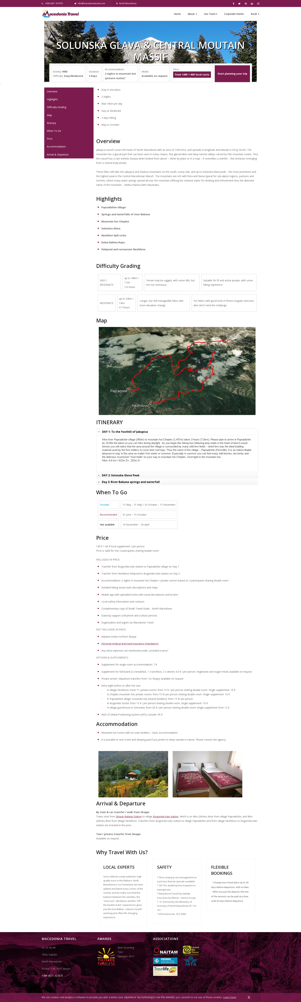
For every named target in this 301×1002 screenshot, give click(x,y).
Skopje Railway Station (129, 816)
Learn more (229, 997)
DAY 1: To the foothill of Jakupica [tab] (125, 432)
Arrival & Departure (58, 154)
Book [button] (254, 14)
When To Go (54, 130)
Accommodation (56, 146)
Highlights (52, 99)
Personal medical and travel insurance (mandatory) (130, 643)
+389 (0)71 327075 (52, 975)
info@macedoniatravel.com (91, 3)
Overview (52, 91)
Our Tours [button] (209, 14)
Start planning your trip (232, 73)
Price (49, 138)
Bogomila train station (165, 816)
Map (49, 115)
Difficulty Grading (56, 107)
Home (177, 14)
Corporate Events (234, 14)
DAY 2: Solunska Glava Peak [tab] (120, 475)
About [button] (191, 14)
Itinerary (51, 123)
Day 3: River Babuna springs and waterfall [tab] (131, 482)
